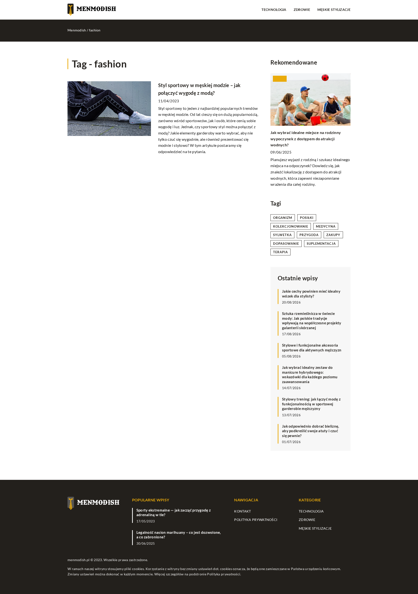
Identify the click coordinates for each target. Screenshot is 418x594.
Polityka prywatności (255, 520)
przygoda (309, 235)
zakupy (333, 235)
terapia (280, 252)
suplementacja (321, 243)
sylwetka (282, 235)
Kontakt (242, 511)
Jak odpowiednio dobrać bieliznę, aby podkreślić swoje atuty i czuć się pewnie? (310, 431)
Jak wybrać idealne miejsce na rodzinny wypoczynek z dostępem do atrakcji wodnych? (305, 138)
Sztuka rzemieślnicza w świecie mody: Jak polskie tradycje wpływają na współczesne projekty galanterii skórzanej (311, 320)
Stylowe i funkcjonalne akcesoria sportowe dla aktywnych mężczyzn (311, 347)
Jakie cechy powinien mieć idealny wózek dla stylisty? (311, 293)
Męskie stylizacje (334, 9)
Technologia (273, 9)
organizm (282, 218)
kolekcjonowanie (290, 226)
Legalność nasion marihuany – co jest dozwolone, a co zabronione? (178, 534)
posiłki (307, 218)
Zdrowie (302, 9)
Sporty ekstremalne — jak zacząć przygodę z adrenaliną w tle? (173, 512)
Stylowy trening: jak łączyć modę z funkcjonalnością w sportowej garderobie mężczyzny (311, 404)
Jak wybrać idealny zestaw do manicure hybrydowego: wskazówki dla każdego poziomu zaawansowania (310, 374)
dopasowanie (286, 243)
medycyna (326, 226)
